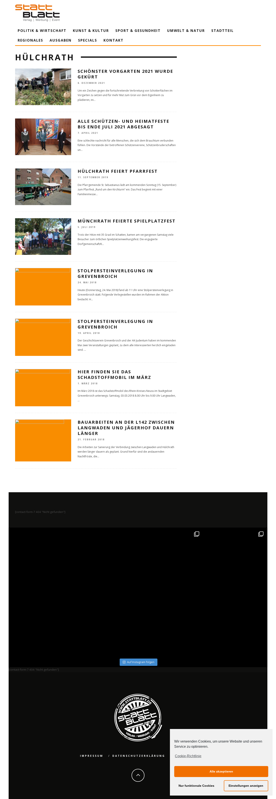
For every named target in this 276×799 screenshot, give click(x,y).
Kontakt (114, 40)
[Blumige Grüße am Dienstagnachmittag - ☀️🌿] (234, 624)
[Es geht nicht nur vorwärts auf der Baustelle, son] (41, 560)
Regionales (30, 40)
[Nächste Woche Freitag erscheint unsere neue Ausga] (41, 624)
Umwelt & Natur (186, 30)
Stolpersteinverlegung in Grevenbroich (115, 273)
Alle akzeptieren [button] (221, 771)
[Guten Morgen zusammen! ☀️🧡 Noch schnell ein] (170, 624)
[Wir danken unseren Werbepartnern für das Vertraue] (234, 560)
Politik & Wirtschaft (42, 30)
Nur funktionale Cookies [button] (196, 785)
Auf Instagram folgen (140, 662)
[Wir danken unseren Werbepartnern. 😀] (170, 560)
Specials (87, 40)
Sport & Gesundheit (138, 30)
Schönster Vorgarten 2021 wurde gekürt (125, 74)
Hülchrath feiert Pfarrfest (118, 171)
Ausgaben (61, 40)
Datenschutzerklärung (138, 756)
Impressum (91, 756)
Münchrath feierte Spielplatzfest (127, 221)
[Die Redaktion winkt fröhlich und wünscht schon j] (106, 624)
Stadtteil (222, 30)
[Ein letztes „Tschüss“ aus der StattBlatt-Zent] (106, 560)
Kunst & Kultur (91, 30)
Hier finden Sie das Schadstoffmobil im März (114, 374)
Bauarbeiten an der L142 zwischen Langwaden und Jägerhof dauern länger (126, 427)
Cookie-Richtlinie (188, 756)
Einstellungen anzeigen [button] (246, 785)
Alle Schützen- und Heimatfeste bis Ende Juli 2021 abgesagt (123, 124)
